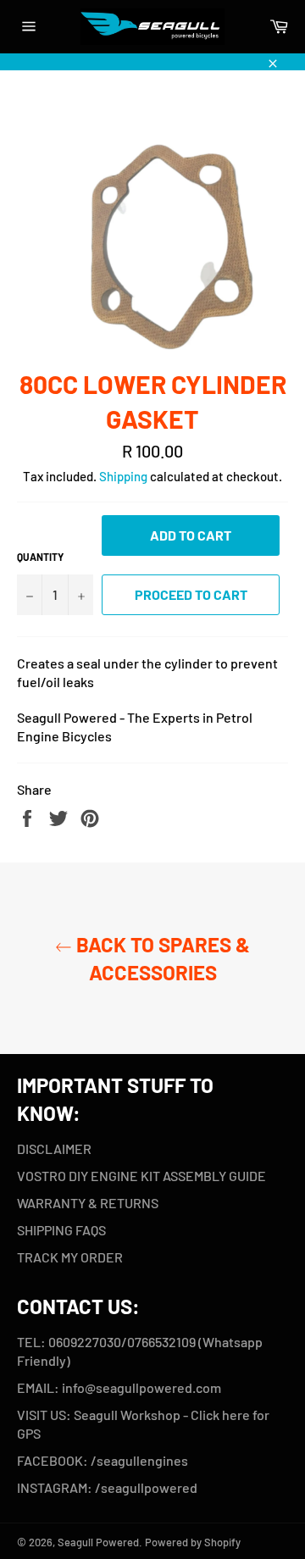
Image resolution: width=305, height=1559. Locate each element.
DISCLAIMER (54, 1148)
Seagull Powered (98, 1542)
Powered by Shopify (193, 1542)
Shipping (123, 476)
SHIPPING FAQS (61, 1230)
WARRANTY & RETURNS (87, 1203)
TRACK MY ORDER (70, 1257)
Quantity (40, 557)
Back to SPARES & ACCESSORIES (161, 958)
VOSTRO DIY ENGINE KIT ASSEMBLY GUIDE (141, 1176)
